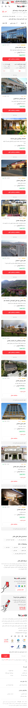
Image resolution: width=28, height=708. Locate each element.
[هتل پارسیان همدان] (14, 368)
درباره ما (11, 675)
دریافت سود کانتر (24, 696)
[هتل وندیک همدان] (14, 208)
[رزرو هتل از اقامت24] (20, 6)
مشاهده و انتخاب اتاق (14, 59)
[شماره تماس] (9, 6)
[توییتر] (11, 636)
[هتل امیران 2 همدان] (14, 248)
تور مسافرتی (24, 673)
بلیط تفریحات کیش (23, 685)
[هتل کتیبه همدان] (14, 497)
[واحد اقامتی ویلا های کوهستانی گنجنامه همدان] (14, 288)
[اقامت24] (22, 615)
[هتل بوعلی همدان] (14, 168)
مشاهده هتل (14, 395)
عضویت (5, 656)
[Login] (2, 6)
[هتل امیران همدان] (14, 411)
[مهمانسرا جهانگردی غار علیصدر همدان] (14, 328)
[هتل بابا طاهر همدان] (14, 35)
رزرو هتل (25, 670)
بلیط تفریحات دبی (9, 685)
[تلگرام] (15, 636)
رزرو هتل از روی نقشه (9, 673)
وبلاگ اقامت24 (24, 675)
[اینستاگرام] (26, 636)
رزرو (19, 71)
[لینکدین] (22, 636)
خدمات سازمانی (10, 694)
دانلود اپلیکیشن (20, 590)
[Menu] (26, 6)
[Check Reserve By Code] (6, 6)
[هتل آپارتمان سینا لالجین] (14, 86)
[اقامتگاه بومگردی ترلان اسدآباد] (14, 126)
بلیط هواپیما (11, 670)
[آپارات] (19, 636)
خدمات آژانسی (24, 694)
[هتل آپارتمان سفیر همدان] (14, 454)
